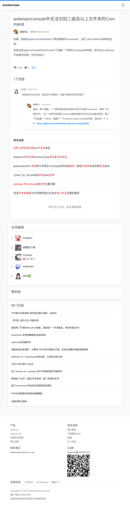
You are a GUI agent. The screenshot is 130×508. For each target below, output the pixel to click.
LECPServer (42, 482)
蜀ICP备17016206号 (20, 494)
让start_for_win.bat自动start (34, 175)
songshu (27, 238)
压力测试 (71, 441)
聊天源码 (14, 441)
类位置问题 (34, 184)
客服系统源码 (17, 437)
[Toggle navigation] (123, 5)
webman (14, 429)
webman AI (15, 433)
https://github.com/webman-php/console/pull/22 (63, 123)
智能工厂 (56, 482)
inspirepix (28, 266)
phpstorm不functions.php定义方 (40, 157)
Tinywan (27, 255)
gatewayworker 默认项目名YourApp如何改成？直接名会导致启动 (61, 166)
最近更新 (71, 429)
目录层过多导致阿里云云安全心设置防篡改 (46, 193)
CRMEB (29, 482)
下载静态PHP (74, 433)
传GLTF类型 (31, 148)
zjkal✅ (27, 275)
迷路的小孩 (29, 247)
